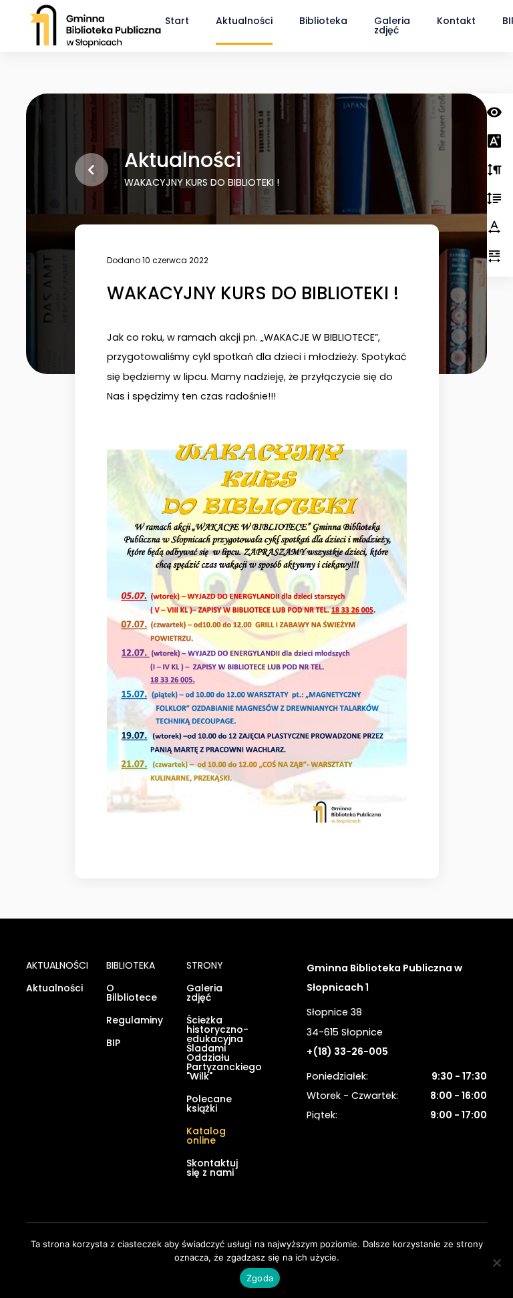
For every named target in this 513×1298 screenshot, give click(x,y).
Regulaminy (134, 1021)
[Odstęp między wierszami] (494, 199)
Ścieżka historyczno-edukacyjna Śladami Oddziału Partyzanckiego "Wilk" (216, 1049)
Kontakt (456, 20)
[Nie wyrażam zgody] (496, 1262)
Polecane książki (209, 1104)
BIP (113, 1043)
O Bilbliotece (131, 993)
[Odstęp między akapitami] (494, 171)
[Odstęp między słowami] (494, 257)
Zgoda (259, 1278)
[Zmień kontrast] (494, 113)
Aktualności (244, 20)
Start (177, 20)
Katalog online (206, 1136)
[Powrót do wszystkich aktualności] (91, 169)
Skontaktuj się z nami (212, 1168)
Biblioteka (323, 20)
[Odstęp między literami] (494, 228)
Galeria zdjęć (392, 25)
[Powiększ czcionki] (494, 142)
